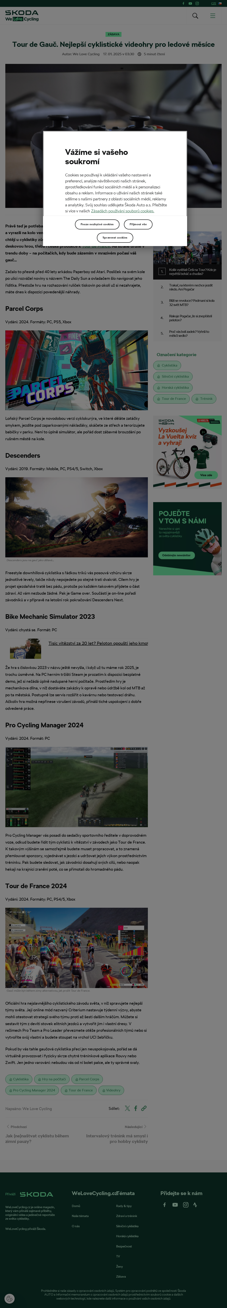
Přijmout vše (138, 224)
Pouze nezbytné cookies (97, 224)
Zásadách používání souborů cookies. (122, 211)
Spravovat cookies (115, 237)
